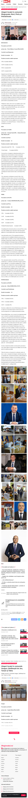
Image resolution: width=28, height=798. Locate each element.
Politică (10, 9)
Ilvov (2, 563)
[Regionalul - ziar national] (7, 1)
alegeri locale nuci (22, 592)
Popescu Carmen (8, 22)
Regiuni (14, 9)
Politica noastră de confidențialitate (15, 613)
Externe (10, 741)
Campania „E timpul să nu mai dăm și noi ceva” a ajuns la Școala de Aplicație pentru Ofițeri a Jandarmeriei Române (10, 652)
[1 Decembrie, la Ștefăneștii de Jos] (23, 631)
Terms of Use (4, 795)
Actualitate (4, 9)
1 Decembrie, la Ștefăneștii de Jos (9, 629)
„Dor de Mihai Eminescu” (8, 580)
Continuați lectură (14, 732)
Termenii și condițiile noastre (16, 612)
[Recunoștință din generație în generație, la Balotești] (23, 645)
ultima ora (15, 741)
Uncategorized (24, 638)
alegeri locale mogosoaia (12, 592)
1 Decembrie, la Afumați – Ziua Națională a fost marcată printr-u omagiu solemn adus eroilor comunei (9, 637)
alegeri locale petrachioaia (12, 594)
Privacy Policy (15, 794)
